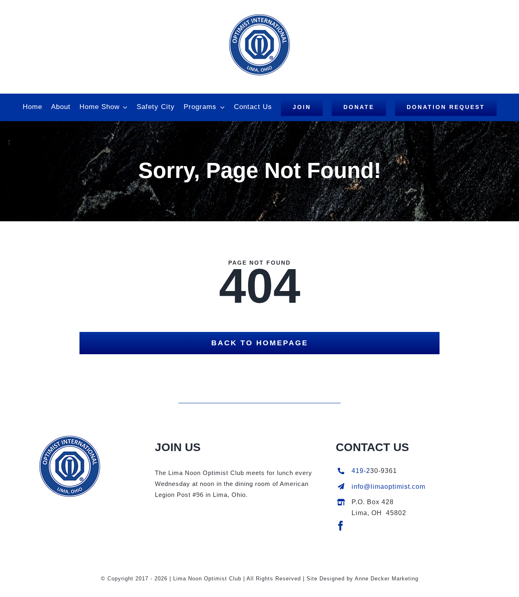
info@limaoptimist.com (388, 486)
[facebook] (341, 526)
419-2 (361, 470)
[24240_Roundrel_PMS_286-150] (69, 438)
